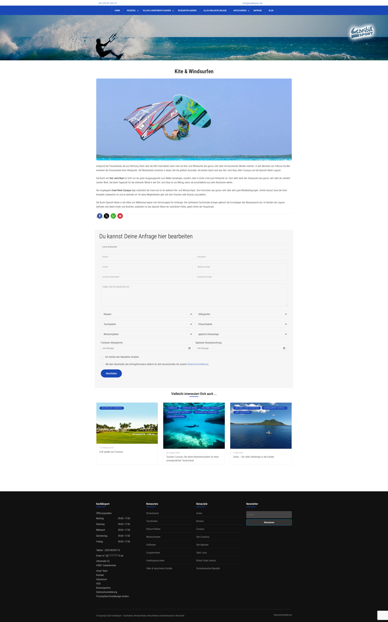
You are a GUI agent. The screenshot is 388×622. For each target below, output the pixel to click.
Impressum (101, 579)
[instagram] (284, 1)
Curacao (173, 408)
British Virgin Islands (206, 560)
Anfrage (257, 10)
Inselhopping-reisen (155, 560)
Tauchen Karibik (176, 416)
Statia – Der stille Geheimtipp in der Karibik (253, 456)
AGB (98, 583)
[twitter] (274, 1)
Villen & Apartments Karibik (157, 10)
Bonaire (200, 521)
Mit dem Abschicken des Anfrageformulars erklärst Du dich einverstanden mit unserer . (157, 364)
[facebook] (269, 1)
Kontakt (100, 575)
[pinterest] (290, 1)
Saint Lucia (201, 552)
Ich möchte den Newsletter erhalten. (122, 356)
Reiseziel (131, 10)
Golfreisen (151, 544)
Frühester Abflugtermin (112, 342)
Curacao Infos (189, 408)
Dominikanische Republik (208, 568)
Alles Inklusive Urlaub (215, 10)
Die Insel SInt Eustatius (247, 408)
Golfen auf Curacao (112, 408)
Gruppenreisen (153, 552)
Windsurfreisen (153, 536)
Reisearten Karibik (187, 10)
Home (117, 10)
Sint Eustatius (242, 412)
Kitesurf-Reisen (153, 529)
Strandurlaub (152, 513)
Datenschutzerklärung (197, 364)
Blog (271, 10)
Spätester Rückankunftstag (209, 342)
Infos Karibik (239, 10)
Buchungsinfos (103, 587)
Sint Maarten (202, 544)
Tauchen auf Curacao (206, 412)
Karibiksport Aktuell (179, 412)
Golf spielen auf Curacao (111, 451)
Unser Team (101, 570)
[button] (99, 216)
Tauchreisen (152, 521)
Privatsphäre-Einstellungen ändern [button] (112, 596)
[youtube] (279, 1)
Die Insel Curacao (211, 408)
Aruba (199, 513)
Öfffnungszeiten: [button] (104, 513)
